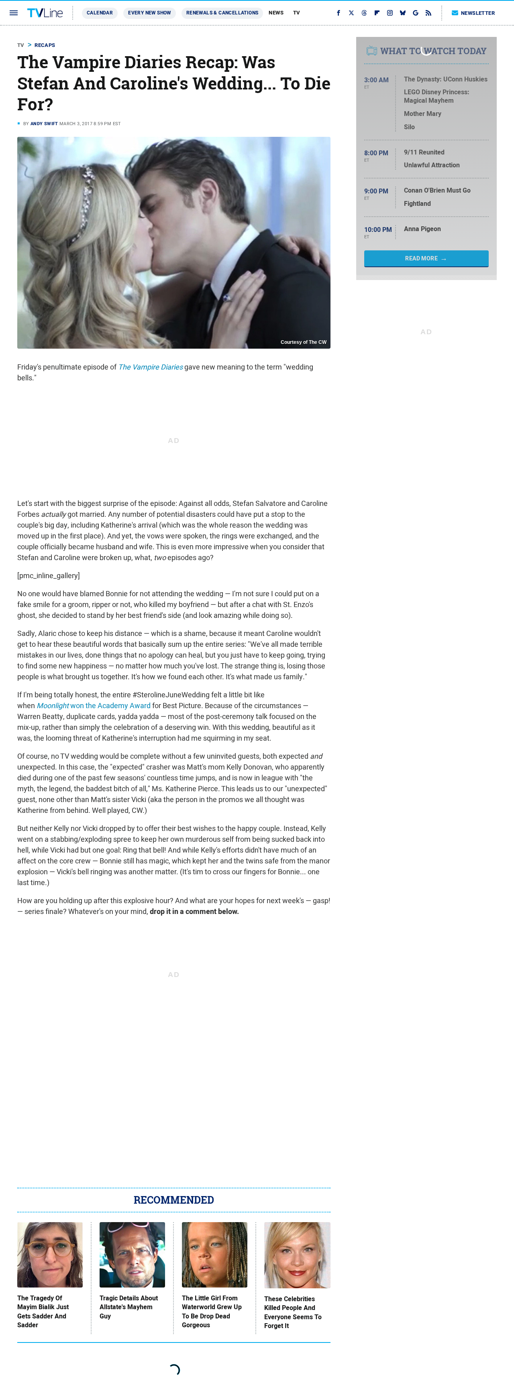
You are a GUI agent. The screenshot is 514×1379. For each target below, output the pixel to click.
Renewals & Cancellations (222, 12)
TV (296, 12)
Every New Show (149, 12)
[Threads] (364, 12)
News (276, 12)
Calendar (100, 12)
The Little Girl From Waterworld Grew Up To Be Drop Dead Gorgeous (212, 1312)
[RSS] (428, 12)
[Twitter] (351, 12)
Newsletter (478, 13)
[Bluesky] (402, 12)
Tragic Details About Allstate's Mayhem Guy (129, 1307)
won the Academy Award (94, 706)
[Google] (415, 12)
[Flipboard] (377, 12)
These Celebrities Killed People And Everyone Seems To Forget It (293, 1312)
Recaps (45, 45)
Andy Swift (44, 123)
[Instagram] (390, 12)
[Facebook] (338, 12)
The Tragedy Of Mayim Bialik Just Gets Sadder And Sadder (43, 1312)
